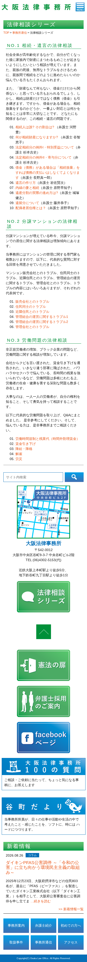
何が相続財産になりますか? (37, 137)
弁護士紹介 (43, 925)
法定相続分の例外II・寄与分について (43, 157)
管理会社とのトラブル (32, 327)
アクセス (71, 942)
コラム (32, 855)
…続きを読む (40, 901)
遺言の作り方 (25, 183)
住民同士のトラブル (30, 306)
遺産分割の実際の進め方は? (36, 193)
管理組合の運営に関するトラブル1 (41, 317)
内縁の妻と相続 (27, 188)
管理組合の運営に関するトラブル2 (41, 322)
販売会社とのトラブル (32, 301)
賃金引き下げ (25, 444)
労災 (18, 459)
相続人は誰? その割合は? (34, 127)
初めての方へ (71, 925)
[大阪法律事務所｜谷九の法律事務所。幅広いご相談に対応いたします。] (36, 9)
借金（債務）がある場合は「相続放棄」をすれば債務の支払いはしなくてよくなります (47, 173)
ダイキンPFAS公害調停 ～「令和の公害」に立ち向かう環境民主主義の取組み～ (43, 867)
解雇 (18, 454)
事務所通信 (43, 942)
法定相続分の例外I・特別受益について (44, 147)
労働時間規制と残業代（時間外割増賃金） (47, 439)
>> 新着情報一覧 (71, 909)
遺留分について (27, 203)
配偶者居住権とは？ (30, 208)
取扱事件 (16, 942)
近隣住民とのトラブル (32, 312)
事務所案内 (16, 925)
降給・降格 (23, 449)
